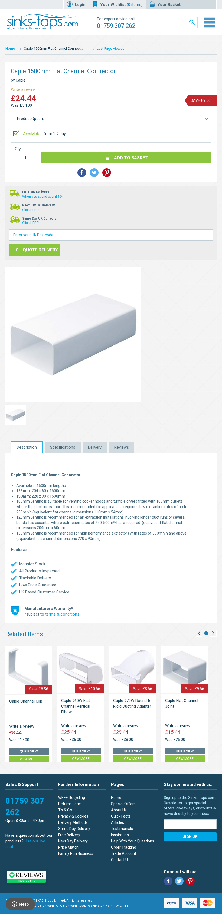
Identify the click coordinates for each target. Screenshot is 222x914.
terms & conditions (62, 614)
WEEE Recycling (71, 797)
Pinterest (190, 881)
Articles (117, 822)
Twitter (179, 881)
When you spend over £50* (42, 197)
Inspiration (120, 835)
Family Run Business (75, 853)
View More (29, 759)
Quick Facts (120, 816)
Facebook (168, 881)
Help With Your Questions (132, 841)
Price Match (68, 847)
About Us (119, 810)
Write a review (23, 89)
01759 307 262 (116, 25)
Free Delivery (69, 835)
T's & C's (65, 810)
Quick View (29, 751)
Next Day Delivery (73, 841)
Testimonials (122, 828)
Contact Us (120, 860)
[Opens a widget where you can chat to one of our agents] (20, 904)
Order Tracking (123, 847)
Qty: (18, 149)
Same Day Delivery (74, 828)
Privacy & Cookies (73, 816)
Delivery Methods (73, 822)
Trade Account (123, 853)
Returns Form (69, 804)
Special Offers (123, 804)
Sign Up (190, 837)
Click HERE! (30, 210)
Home (10, 48)
